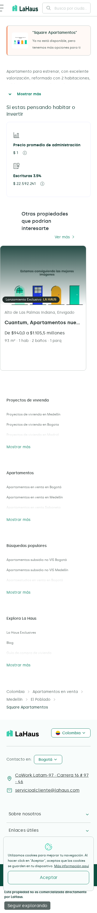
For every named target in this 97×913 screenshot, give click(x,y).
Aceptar (48, 877)
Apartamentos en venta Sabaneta (33, 507)
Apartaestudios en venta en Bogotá (34, 580)
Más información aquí (71, 866)
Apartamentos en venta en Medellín (34, 497)
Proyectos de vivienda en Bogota (32, 424)
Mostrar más (29, 94)
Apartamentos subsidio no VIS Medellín (37, 570)
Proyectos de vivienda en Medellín (33, 414)
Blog (9, 643)
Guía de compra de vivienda (28, 653)
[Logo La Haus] (25, 8)
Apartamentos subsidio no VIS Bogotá (36, 560)
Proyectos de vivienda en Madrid (32, 435)
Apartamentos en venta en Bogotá (33, 487)
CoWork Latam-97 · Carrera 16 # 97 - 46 (52, 778)
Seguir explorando (27, 905)
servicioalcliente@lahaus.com (47, 790)
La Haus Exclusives (21, 632)
